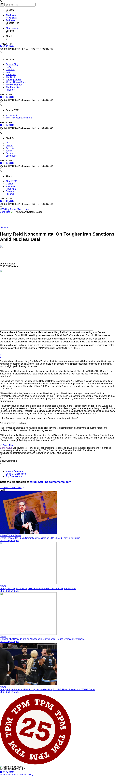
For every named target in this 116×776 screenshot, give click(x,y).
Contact (9, 145)
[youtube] (12, 46)
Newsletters (12, 18)
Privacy (9, 153)
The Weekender (14, 84)
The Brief (10, 77)
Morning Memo (13, 79)
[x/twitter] (7, 46)
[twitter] (7, 772)
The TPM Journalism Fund (19, 117)
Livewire (4, 227)
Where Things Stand (16, 82)
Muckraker (11, 74)
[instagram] (9, 46)
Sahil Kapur (6, 448)
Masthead (11, 186)
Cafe (8, 72)
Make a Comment (14, 471)
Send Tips (5, 212)
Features (10, 90)
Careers (10, 191)
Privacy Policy (26, 774)
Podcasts (10, 20)
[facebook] (4, 46)
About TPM (11, 181)
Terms (9, 151)
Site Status (11, 156)
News (8, 67)
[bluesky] (1, 46)
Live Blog (10, 69)
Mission (9, 184)
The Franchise (13, 87)
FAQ (8, 143)
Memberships (12, 115)
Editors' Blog (12, 64)
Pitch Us (10, 194)
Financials (11, 189)
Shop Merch (12, 28)
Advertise (10, 148)
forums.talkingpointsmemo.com (50, 481)
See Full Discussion (16, 474)
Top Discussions (14, 476)
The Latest (11, 15)
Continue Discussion (11, 487)
